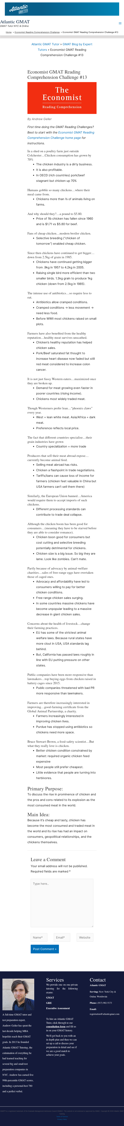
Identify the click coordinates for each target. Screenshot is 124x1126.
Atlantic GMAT (15, 21)
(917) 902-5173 (105, 1002)
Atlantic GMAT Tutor (45, 44)
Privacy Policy (62, 1119)
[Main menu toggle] (120, 23)
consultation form (55, 1026)
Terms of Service (62, 1116)
